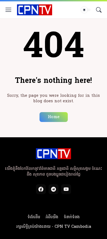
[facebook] (41, 189)
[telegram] (53, 189)
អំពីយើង (52, 217)
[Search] (99, 9)
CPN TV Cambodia (73, 227)
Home (54, 117)
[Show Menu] (8, 9)
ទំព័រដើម (33, 217)
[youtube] (66, 189)
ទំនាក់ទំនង (72, 217)
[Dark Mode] (86, 9)
